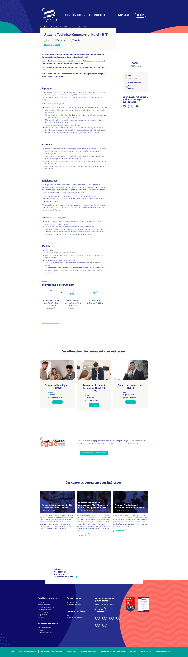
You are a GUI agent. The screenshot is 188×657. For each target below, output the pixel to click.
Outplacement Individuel (45, 632)
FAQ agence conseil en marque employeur (113, 651)
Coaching (41, 630)
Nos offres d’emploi (97, 15)
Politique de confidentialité (163, 651)
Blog (112, 15)
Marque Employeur (44, 604)
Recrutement (42, 602)
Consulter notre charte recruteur (94, 453)
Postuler (57, 402)
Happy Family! (123, 15)
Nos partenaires (71, 651)
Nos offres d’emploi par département (51, 651)
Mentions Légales (146, 651)
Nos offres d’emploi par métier (27, 651)
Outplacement (42, 615)
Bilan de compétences (44, 627)
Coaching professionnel (45, 609)
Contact (140, 15)
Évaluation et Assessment (46, 607)
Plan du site (133, 651)
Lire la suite (46, 533)
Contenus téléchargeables (75, 617)
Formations (41, 617)
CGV (177, 651)
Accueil (12, 651)
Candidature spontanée (74, 604)
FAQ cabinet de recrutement (88, 651)
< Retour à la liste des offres (50, 323)
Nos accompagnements (74, 15)
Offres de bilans (43, 612)
